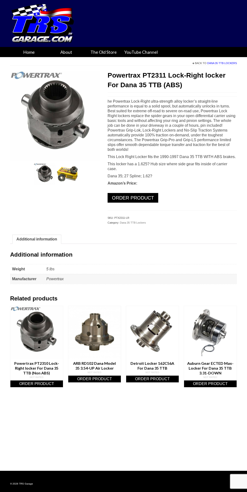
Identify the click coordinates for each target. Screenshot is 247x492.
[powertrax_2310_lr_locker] (55, 115)
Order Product (133, 197)
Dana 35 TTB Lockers (222, 63)
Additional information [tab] (36, 239)
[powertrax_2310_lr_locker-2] (67, 174)
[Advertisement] (123, 435)
